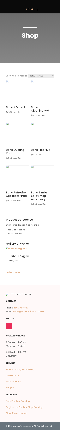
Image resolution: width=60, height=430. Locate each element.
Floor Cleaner (15, 233)
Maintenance (13, 381)
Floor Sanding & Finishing (20, 369)
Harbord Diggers (19, 256)
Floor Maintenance (15, 229)
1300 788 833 (21, 307)
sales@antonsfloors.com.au (29, 311)
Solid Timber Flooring (18, 401)
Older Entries (13, 272)
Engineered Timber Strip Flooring (22, 225)
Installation (12, 375)
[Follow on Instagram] (9, 326)
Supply (10, 387)
